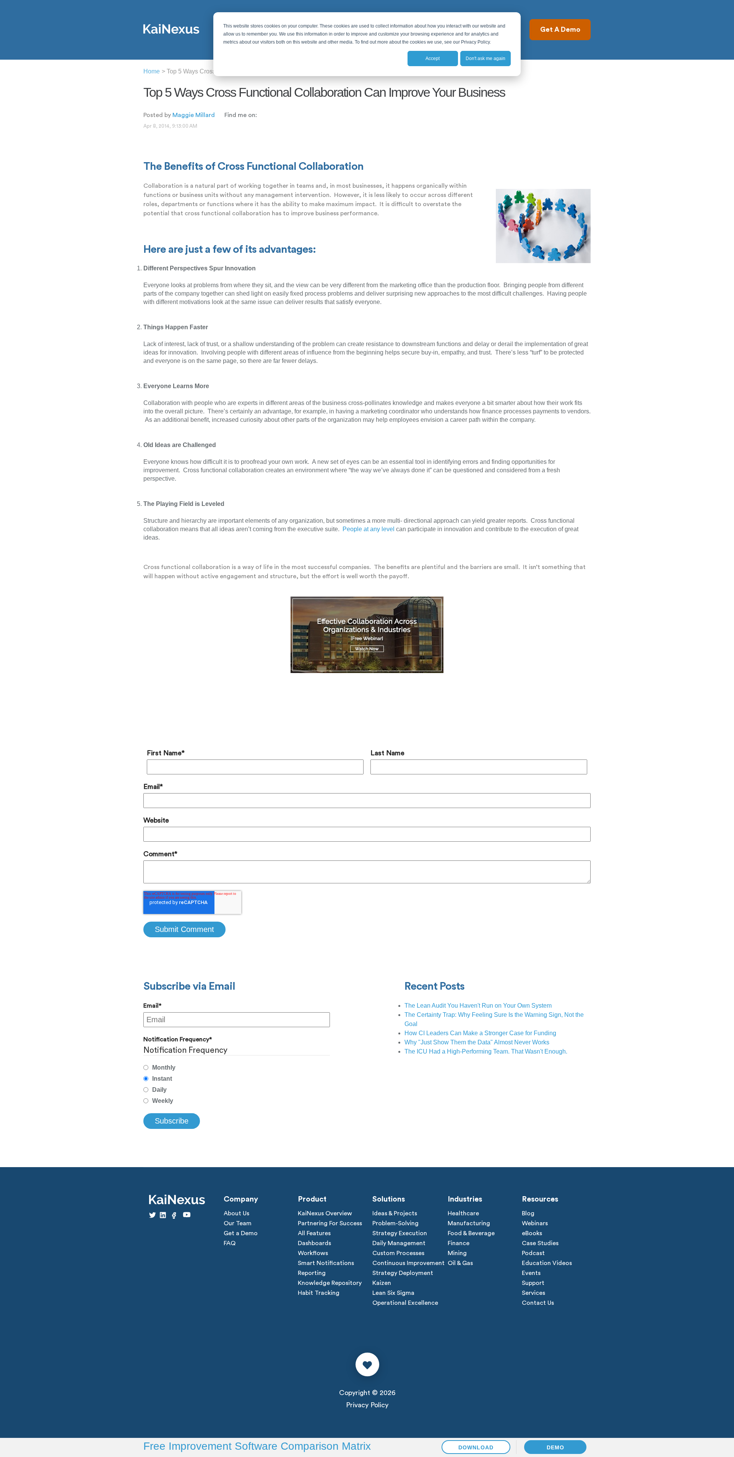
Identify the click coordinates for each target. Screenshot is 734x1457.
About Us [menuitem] (236, 1213)
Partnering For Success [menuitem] (330, 1223)
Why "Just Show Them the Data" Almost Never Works (476, 1042)
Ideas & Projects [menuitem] (394, 1213)
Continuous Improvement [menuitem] (408, 1263)
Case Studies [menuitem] (540, 1243)
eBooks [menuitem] (532, 1233)
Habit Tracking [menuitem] (318, 1293)
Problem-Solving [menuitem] (395, 1223)
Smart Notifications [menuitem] (326, 1263)
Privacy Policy (367, 1405)
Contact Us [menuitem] (538, 1303)
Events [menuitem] (531, 1273)
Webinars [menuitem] (535, 1223)
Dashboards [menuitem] (314, 1243)
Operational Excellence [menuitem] (405, 1303)
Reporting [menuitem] (312, 1273)
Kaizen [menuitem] (381, 1283)
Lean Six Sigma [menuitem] (393, 1293)
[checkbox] (236, 1084)
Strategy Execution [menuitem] (399, 1233)
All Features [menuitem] (314, 1233)
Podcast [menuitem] (533, 1253)
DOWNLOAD (475, 1447)
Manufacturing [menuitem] (469, 1223)
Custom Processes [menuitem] (398, 1253)
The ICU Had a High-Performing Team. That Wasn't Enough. (485, 1051)
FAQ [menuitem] (229, 1243)
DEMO (555, 1447)
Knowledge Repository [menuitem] (330, 1283)
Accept (432, 58)
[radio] (236, 1067)
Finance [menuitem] (458, 1243)
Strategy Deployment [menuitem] (402, 1273)
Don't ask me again (485, 58)
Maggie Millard (193, 115)
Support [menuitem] (533, 1283)
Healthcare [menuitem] (463, 1213)
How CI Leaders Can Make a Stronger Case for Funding (480, 1033)
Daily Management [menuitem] (398, 1243)
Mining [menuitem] (457, 1253)
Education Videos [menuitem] (547, 1263)
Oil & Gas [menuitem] (460, 1263)
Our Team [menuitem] (238, 1223)
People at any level (369, 529)
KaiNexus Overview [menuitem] (325, 1213)
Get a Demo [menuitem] (241, 1233)
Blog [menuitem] (528, 1213)
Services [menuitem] (533, 1293)
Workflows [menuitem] (313, 1253)
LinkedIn (262, 114)
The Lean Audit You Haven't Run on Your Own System (478, 1005)
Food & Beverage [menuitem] (471, 1233)
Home (151, 71)
